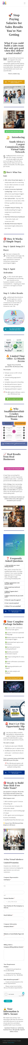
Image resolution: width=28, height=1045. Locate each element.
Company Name (9, 926)
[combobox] (5, 901)
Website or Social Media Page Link (14, 935)
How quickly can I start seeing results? (12, 566)
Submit (8, 1001)
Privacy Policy (11, 1042)
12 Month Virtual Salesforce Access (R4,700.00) (12, 970)
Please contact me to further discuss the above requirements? (13, 987)
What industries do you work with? (14, 596)
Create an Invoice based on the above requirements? (13, 982)
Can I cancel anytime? (12, 603)
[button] (14, 566)
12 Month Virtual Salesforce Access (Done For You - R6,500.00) (13, 974)
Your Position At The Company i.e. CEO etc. (14, 907)
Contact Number (9, 898)
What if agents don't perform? (11, 592)
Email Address (8, 915)
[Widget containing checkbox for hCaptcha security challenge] (14, 994)
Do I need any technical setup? (12, 587)
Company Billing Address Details (14, 947)
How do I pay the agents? (13, 600)
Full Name (7, 880)
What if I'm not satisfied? (13, 606)
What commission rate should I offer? (12, 583)
